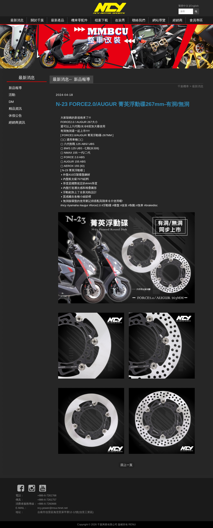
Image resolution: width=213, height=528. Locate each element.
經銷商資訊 (17, 122)
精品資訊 (15, 108)
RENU (132, 524)
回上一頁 (126, 465)
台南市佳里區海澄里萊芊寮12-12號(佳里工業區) (65, 512)
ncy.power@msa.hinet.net (52, 507)
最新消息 (17, 20)
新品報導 (15, 88)
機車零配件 (79, 20)
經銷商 (177, 20)
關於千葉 (37, 20)
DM (11, 101)
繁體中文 (183, 6)
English (194, 6)
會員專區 (196, 20)
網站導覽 (158, 20)
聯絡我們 (138, 20)
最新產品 (57, 20)
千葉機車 (183, 86)
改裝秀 (120, 20)
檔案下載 (101, 20)
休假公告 (15, 115)
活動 (12, 94)
